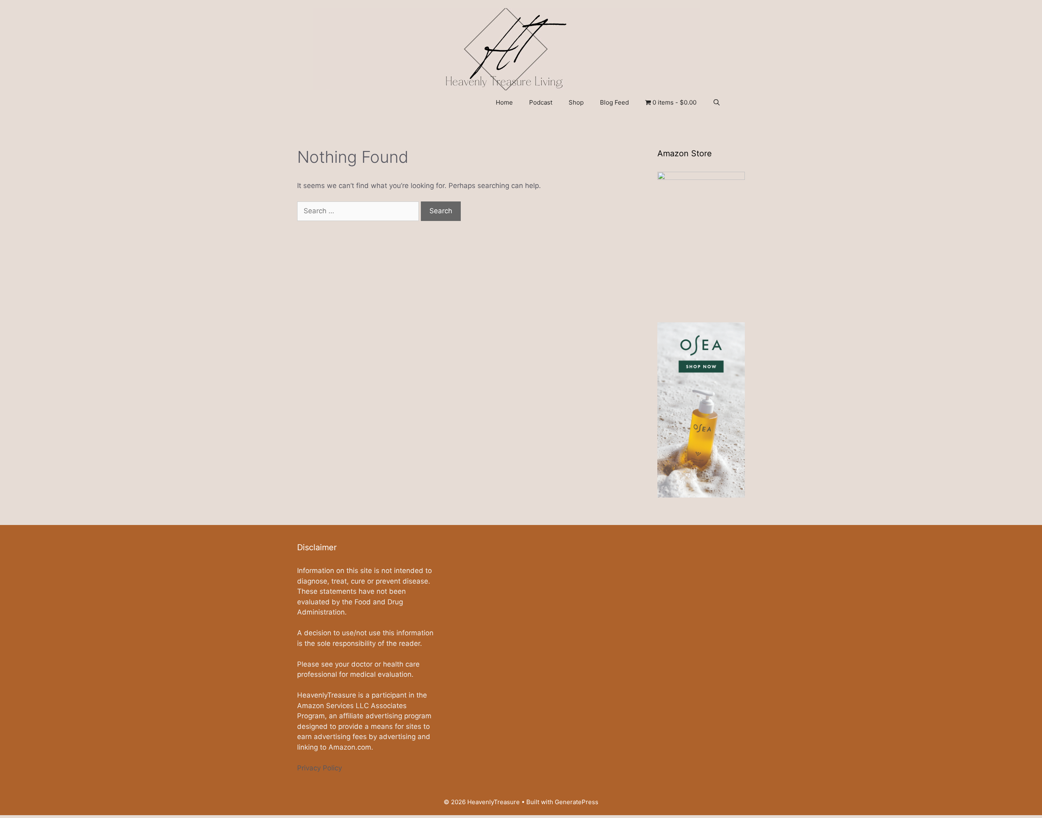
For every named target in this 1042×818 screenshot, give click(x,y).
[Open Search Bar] (717, 102)
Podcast (540, 102)
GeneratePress (576, 802)
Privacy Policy (319, 768)
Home (504, 102)
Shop (576, 102)
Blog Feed (614, 102)
